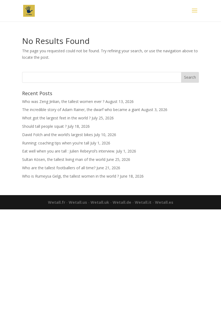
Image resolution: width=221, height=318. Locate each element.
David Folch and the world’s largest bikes (57, 134)
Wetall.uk (100, 202)
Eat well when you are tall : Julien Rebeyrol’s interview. (68, 151)
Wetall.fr (56, 202)
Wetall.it (143, 202)
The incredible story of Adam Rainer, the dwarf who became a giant (81, 109)
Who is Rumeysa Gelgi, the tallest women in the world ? (70, 176)
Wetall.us (78, 202)
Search (190, 77)
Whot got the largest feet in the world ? (56, 117)
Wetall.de (122, 202)
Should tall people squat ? (44, 126)
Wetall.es (164, 202)
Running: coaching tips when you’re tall (55, 143)
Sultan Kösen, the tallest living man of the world (63, 159)
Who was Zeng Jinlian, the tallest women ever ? (63, 101)
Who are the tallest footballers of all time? (58, 167)
